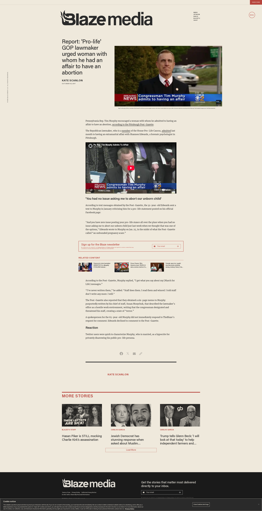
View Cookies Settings (201, 504)
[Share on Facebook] (121, 353)
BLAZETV (197, 18)
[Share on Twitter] (127, 353)
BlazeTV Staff (69, 430)
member (126, 130)
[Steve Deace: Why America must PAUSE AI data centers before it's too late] (122, 267)
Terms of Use (110, 247)
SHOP (196, 20)
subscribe (256, 2)
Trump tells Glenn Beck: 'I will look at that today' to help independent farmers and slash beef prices (179, 440)
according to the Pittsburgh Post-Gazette (133, 124)
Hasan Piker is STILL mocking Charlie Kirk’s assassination (82, 438)
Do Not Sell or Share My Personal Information (76, 494)
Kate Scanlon (72, 80)
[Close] (258, 504)
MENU (252, 15)
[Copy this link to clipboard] (140, 353)
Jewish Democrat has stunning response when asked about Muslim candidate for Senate (127, 440)
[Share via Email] (134, 353)
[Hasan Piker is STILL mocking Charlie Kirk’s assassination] (82, 415)
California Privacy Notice (88, 492)
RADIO (196, 16)
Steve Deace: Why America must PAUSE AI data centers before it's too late (138, 265)
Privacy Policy (101, 247)
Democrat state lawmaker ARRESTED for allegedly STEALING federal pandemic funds (102, 265)
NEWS (196, 12)
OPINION (197, 14)
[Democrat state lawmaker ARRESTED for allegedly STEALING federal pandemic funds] (85, 266)
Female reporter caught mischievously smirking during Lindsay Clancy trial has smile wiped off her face (174, 265)
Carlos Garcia (118, 430)
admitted (166, 130)
